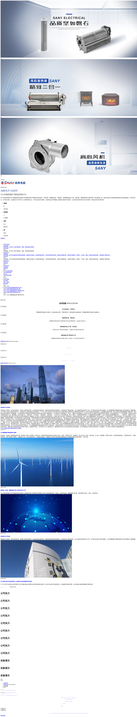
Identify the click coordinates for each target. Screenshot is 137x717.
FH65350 (5, 263)
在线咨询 (5, 683)
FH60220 (5, 256)
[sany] (13, 184)
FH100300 (5, 248)
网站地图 (3, 715)
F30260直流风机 (7, 275)
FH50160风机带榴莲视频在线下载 (11, 292)
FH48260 (5, 268)
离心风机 (5, 283)
